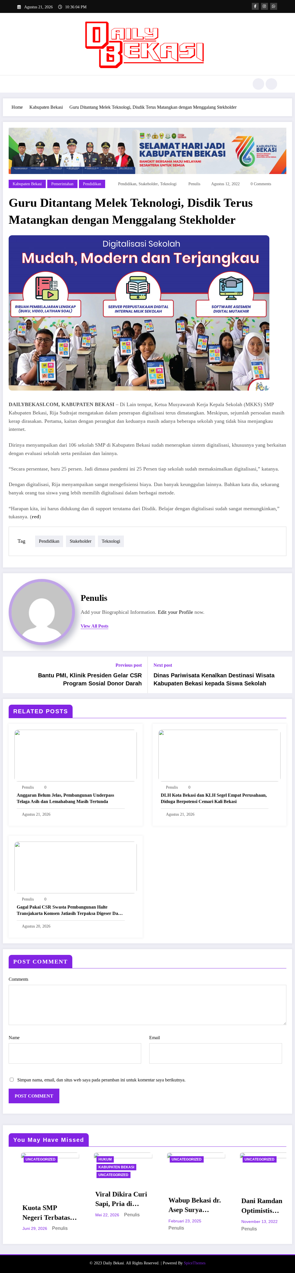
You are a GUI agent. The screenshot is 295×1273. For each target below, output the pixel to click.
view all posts (94, 626)
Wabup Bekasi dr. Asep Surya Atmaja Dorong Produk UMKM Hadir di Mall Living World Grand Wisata (129, 1205)
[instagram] (264, 6)
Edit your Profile (175, 612)
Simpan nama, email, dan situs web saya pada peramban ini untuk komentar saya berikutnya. (101, 1079)
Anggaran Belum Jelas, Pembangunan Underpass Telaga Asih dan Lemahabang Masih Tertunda (65, 798)
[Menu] (21, 84)
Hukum (39, 1159)
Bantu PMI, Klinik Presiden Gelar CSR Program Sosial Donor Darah (90, 679)
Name (14, 1037)
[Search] (258, 84)
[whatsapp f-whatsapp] (273, 6)
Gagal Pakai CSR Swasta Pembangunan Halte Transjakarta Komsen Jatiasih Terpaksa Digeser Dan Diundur (69, 911)
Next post (163, 665)
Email (154, 1037)
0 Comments (261, 184)
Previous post (129, 665)
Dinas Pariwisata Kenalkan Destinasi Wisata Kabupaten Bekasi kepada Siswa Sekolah (214, 679)
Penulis (194, 184)
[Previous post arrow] (11, 674)
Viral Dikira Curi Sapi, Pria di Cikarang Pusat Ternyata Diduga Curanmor (56, 1199)
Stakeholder (148, 184)
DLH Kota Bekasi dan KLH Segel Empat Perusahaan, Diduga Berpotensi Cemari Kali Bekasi (214, 798)
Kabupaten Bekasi (27, 184)
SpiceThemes (194, 1263)
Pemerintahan (62, 184)
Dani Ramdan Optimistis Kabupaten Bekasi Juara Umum (203, 1206)
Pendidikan (92, 184)
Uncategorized (48, 1175)
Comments (18, 979)
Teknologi (168, 184)
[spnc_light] (271, 84)
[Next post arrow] (284, 674)
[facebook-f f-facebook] (255, 6)
